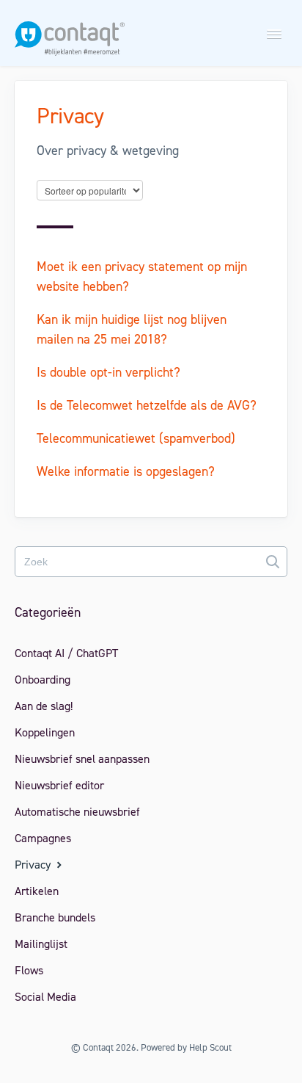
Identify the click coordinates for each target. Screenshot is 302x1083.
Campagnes (43, 838)
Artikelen (37, 891)
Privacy (34, 864)
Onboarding (42, 679)
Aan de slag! (44, 706)
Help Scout (210, 1047)
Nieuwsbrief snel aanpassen (82, 759)
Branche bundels (55, 917)
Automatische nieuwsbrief (77, 811)
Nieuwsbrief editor (59, 785)
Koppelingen (45, 732)
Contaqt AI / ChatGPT (66, 653)
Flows (29, 970)
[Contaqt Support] (70, 43)
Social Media (45, 996)
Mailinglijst (41, 944)
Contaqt (98, 1047)
